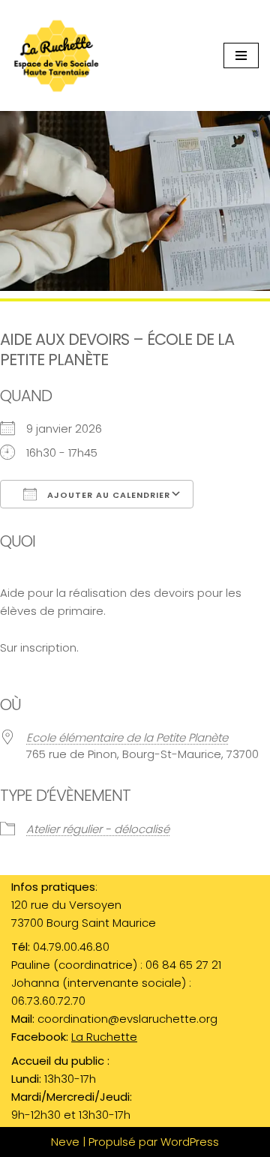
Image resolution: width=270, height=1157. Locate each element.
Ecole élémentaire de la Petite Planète (127, 737)
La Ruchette (104, 1037)
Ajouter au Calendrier (107, 495)
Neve (65, 1142)
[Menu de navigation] (241, 55)
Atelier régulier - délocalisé (98, 829)
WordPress (189, 1142)
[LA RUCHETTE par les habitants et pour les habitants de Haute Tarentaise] (60, 55)
